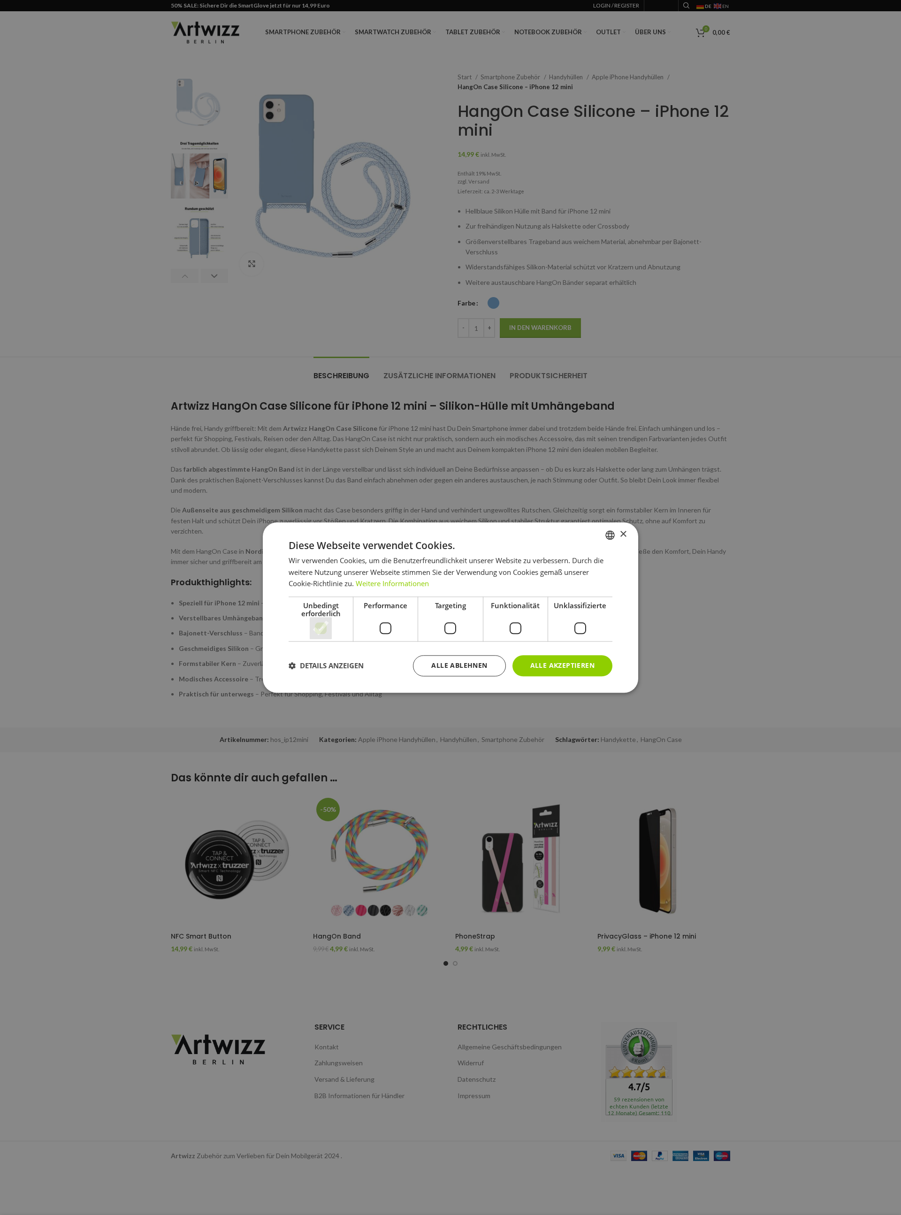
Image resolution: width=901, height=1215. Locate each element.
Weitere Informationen (392, 583)
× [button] (622, 534)
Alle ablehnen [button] (459, 665)
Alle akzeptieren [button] (562, 665)
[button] (326, 666)
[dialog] (450, 607)
